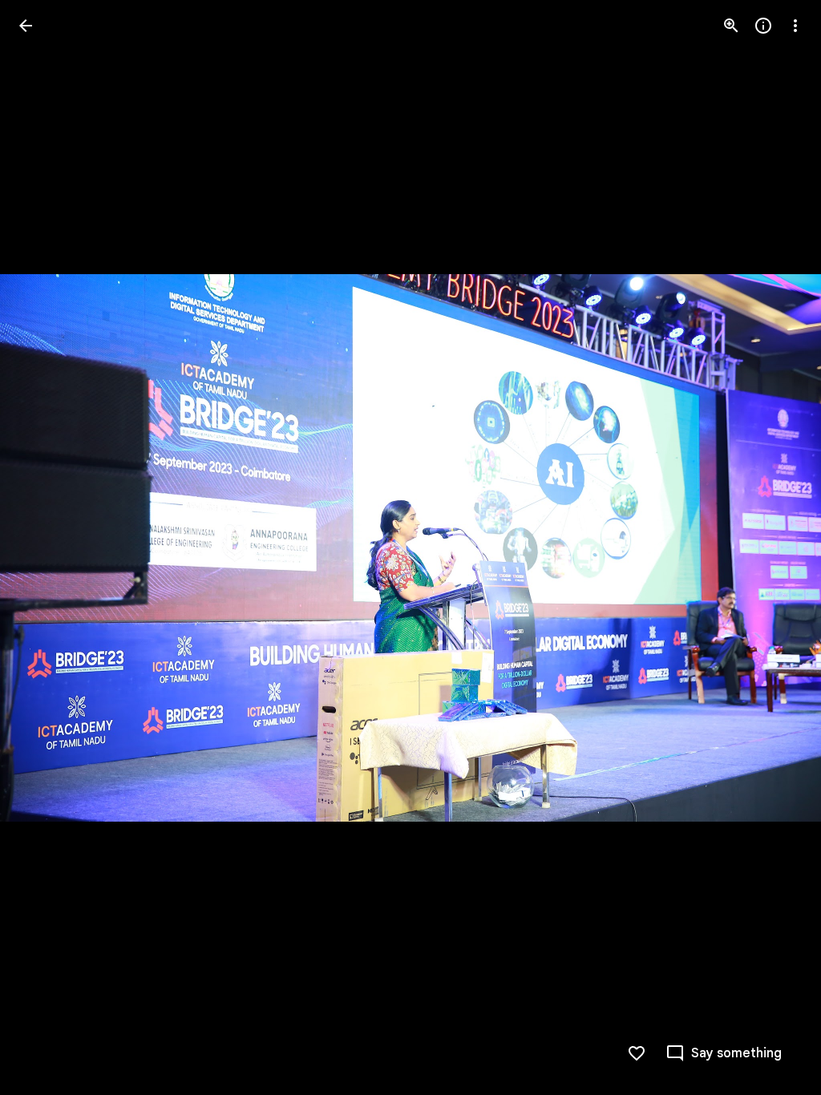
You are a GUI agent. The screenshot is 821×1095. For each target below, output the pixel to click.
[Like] (636, 1053)
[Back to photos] (25, 25)
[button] (44, 547)
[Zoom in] (731, 26)
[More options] (795, 26)
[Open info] (763, 26)
